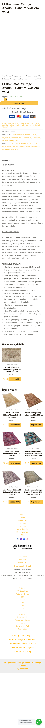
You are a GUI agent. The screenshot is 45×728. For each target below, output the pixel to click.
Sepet (22, 517)
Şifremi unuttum (22, 532)
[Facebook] (18, 539)
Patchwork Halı (22, 594)
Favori (22, 514)
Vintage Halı (7, 127)
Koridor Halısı (8, 125)
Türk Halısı (29, 125)
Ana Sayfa (6, 76)
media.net (23, 669)
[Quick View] (7, 379)
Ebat (22, 606)
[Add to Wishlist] (5, 99)
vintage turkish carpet (10, 149)
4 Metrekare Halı (9, 123)
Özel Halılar (22, 629)
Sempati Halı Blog (22, 651)
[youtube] (24, 539)
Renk (22, 600)
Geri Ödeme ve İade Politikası (22, 644)
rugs (35, 143)
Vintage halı (35, 146)
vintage (15, 146)
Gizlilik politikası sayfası (22, 635)
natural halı (25, 143)
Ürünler (38, 125)
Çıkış (22, 535)
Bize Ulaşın (22, 523)
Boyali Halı (34, 123)
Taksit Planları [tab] (8, 165)
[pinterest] (27, 539)
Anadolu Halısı (31, 76)
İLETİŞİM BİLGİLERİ (22, 566)
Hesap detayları (22, 529)
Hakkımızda (22, 520)
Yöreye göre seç (18, 76)
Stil (22, 597)
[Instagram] (21, 539)
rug (31, 143)
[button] (39, 21)
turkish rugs (7, 146)
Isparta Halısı (15, 143)
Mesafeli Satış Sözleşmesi (23, 647)
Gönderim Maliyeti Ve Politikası (22, 639)
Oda (22, 603)
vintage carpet (24, 146)
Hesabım (22, 526)
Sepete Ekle (19, 103)
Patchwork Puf (22, 626)
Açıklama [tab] (6, 160)
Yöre (22, 609)
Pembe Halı (19, 125)
